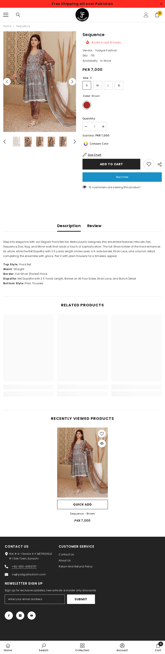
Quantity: (89, 118)
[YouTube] (32, 615)
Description (69, 225)
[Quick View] (102, 443)
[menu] (5, 14)
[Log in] (146, 14)
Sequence (82, 513)
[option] (39, 81)
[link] (28, 387)
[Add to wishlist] (149, 164)
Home (7, 26)
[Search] (18, 14)
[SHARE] (158, 164)
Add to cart (111, 164)
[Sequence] (82, 463)
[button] (7, 82)
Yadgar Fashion (106, 50)
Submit (81, 599)
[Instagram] (20, 615)
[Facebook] (9, 615)
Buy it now (122, 177)
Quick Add (82, 504)
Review (94, 225)
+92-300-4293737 (24, 566)
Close (161, 4)
